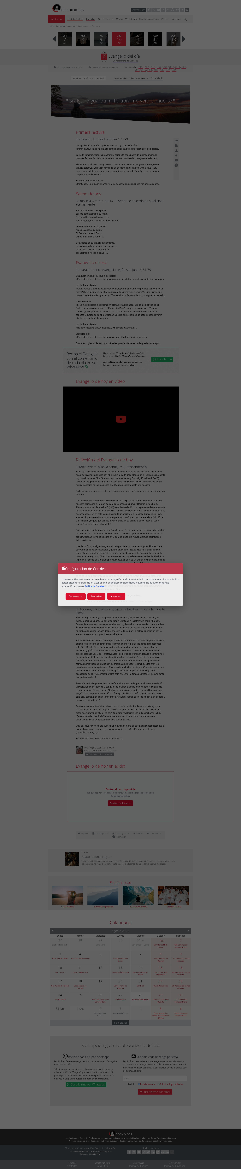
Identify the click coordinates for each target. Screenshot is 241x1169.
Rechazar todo (75, 596)
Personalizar (96, 596)
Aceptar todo (116, 596)
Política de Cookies (94, 586)
